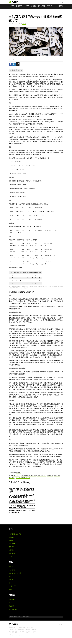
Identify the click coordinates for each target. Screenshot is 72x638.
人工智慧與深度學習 (15, 534)
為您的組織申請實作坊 (36, 466)
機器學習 (48, 80)
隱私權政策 (12, 627)
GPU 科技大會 (13, 609)
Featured (50, 475)
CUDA (10, 603)
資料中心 (11, 540)
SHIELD (11, 556)
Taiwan (60, 624)
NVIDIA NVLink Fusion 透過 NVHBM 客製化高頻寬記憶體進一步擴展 (21, 496)
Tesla (10, 589)
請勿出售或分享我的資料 (22, 629)
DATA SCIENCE (41, 475)
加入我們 (41, 6)
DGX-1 (11, 567)
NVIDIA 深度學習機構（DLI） (24, 460)
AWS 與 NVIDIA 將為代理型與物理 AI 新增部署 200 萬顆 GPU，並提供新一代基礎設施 (21, 490)
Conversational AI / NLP (28, 475)
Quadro (11, 583)
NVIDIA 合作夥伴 (16, 6)
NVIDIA (24, 23)
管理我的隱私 (21, 627)
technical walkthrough (23, 477)
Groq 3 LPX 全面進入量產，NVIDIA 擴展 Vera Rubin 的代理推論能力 (22, 506)
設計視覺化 (12, 543)
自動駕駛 (11, 550)
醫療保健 (11, 547)
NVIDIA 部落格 (30, 6)
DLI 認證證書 (34, 464)
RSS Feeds (51, 6)
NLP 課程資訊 (21, 466)
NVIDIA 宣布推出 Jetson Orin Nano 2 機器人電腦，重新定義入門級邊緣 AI (22, 501)
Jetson (11, 579)
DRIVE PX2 (12, 570)
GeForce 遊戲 (13, 553)
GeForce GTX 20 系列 (15, 573)
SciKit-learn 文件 (21, 158)
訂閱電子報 (62, 6)
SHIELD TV (12, 586)
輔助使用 (14, 632)
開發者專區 (12, 599)
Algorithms (15, 475)
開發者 (18, 472)
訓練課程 (11, 606)
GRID (10, 576)
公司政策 (21, 632)
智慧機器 (11, 537)
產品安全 (29, 632)
